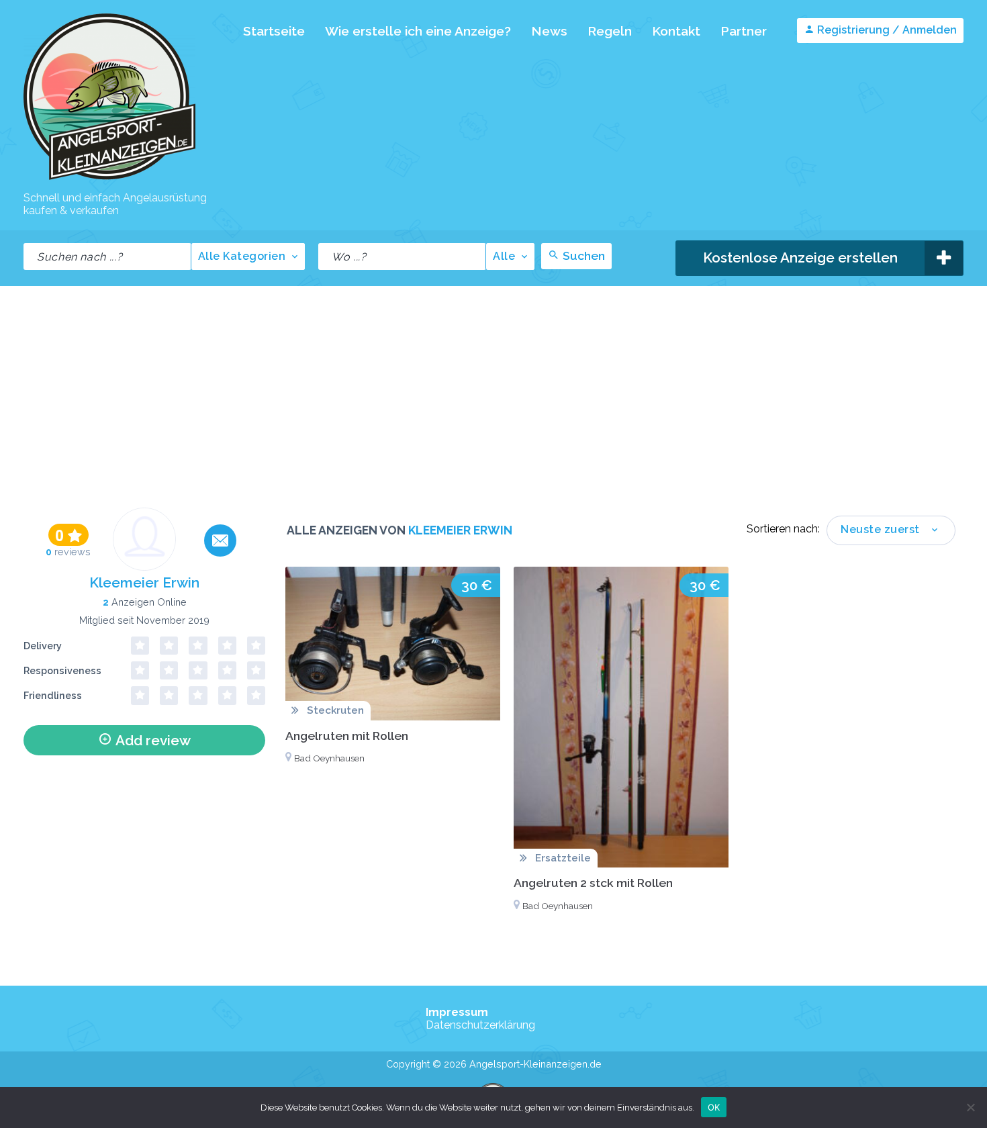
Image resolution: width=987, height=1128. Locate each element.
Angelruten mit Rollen (346, 735)
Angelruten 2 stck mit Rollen (593, 883)
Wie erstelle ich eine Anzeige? (418, 30)
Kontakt (676, 30)
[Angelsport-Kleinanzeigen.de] (109, 179)
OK (714, 1106)
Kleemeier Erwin (144, 582)
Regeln (610, 30)
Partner (743, 30)
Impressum (457, 1012)
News (549, 30)
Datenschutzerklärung (480, 1025)
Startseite (274, 30)
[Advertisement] (493, 387)
